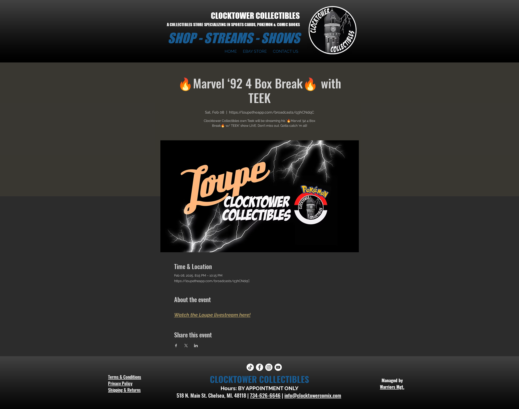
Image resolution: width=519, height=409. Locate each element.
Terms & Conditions (124, 377)
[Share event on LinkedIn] (196, 345)
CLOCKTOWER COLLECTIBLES (255, 15)
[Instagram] (268, 367)
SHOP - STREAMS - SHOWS (234, 38)
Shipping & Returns (124, 389)
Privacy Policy (120, 383)
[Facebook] (259, 367)
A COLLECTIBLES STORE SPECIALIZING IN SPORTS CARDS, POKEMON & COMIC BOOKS (233, 24)
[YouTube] (278, 367)
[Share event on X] (186, 345)
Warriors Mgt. (392, 386)
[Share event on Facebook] (176, 345)
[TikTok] (250, 367)
